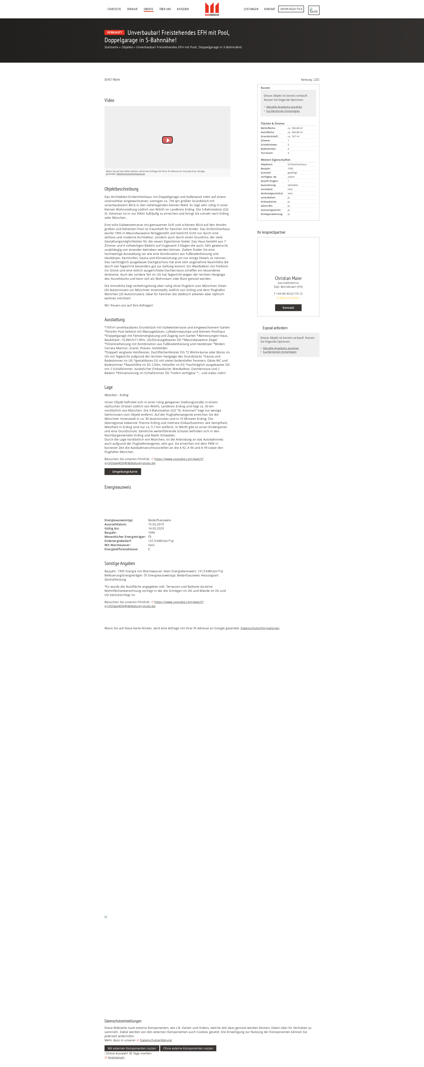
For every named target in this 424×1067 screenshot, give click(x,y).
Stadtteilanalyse (116, 907)
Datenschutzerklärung (156, 1040)
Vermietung (113, 859)
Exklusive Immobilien (120, 796)
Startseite (114, 9)
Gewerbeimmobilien (119, 804)
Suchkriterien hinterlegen (283, 111)
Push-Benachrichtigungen (123, 925)
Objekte (149, 9)
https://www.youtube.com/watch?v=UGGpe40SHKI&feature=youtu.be (154, 461)
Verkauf (132, 9)
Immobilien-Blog (117, 880)
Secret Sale (112, 800)
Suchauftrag (113, 855)
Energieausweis (116, 825)
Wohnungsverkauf (118, 787)
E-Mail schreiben (288, 298)
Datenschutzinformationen (131, 174)
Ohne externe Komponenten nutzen (188, 1048)
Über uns (165, 9)
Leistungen (251, 9)
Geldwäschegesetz (118, 829)
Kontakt (269, 9)
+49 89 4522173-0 (291, 9)
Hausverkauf (114, 783)
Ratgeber (183, 9)
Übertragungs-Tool (118, 867)
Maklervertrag (115, 833)
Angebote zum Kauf (119, 748)
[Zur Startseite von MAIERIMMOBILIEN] (212, 9)
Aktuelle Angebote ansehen (284, 107)
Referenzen (113, 757)
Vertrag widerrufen (118, 946)
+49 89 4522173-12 (289, 294)
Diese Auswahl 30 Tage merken (129, 1053)
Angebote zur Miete (119, 753)
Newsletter (112, 871)
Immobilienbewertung (121, 816)
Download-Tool (115, 863)
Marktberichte (115, 876)
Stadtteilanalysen (117, 888)
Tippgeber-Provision (119, 884)
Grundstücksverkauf (119, 791)
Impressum (113, 938)
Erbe (108, 808)
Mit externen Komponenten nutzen (132, 1048)
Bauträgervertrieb (117, 812)
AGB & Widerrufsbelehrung (124, 942)
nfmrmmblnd (114, 699)
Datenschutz (113, 929)
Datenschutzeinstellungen (123, 934)
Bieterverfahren (116, 820)
